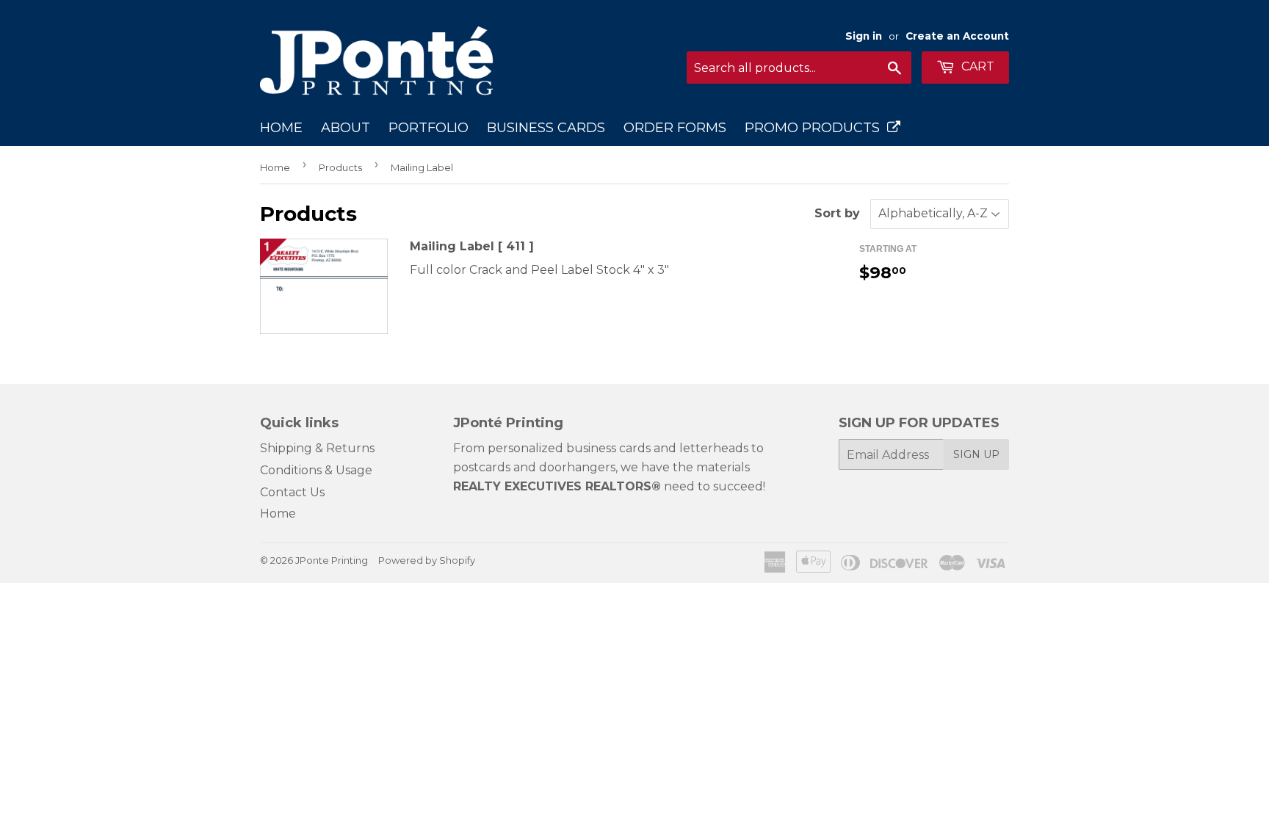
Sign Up (976, 454)
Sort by (837, 213)
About (345, 128)
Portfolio (428, 128)
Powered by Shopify (426, 560)
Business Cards (546, 128)
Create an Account (957, 36)
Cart (976, 66)
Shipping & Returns (317, 448)
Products (340, 167)
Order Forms (674, 128)
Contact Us (292, 492)
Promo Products (816, 128)
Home (281, 128)
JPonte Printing (331, 560)
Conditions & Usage (316, 470)
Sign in (863, 36)
